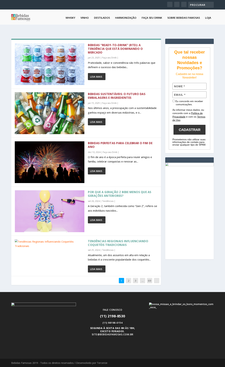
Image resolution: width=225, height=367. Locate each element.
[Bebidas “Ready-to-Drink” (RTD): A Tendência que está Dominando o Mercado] (49, 64)
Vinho (85, 17)
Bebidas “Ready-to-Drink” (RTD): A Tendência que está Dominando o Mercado (115, 48)
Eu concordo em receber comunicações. (189, 103)
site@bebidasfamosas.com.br (112, 334)
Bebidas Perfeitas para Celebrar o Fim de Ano (120, 145)
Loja (208, 17)
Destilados (102, 17)
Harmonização (125, 17)
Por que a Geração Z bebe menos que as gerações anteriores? (119, 194)
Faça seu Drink (152, 17)
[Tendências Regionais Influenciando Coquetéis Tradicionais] (49, 243)
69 (149, 280)
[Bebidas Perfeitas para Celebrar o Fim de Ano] (49, 162)
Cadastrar (189, 130)
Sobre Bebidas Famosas (183, 17)
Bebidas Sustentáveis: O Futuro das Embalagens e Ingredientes (116, 96)
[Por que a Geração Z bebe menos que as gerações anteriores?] (49, 211)
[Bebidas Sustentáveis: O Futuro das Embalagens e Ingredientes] (49, 113)
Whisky (70, 17)
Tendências (108, 201)
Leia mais (96, 76)
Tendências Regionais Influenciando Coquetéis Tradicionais (118, 243)
